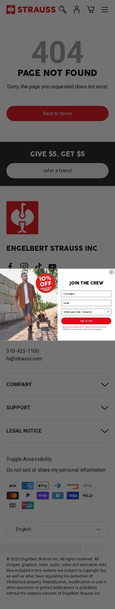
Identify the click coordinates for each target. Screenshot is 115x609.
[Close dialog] (111, 272)
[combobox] (85, 312)
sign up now (86, 320)
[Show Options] (108, 312)
